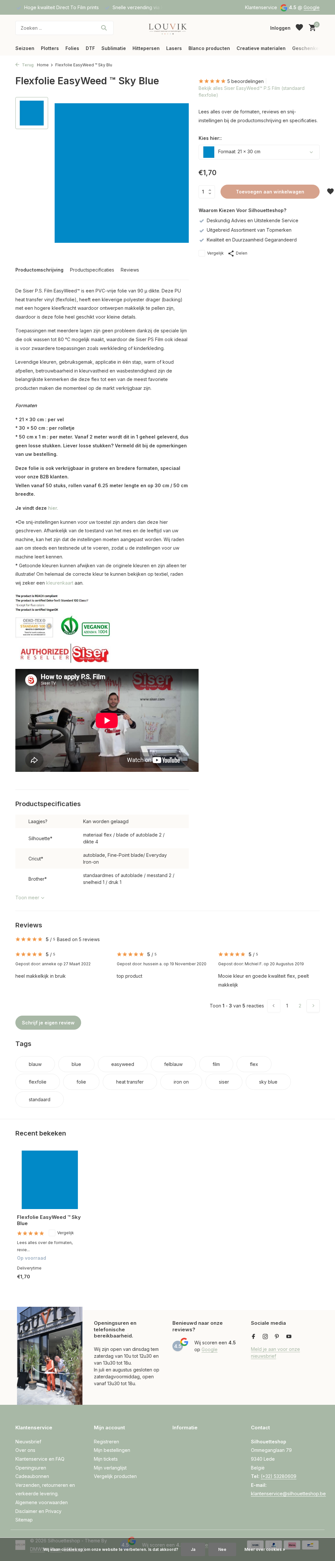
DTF (90, 48)
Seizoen (24, 48)
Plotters (50, 48)
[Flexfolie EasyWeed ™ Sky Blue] (49, 1180)
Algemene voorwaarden (41, 1502)
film (216, 1064)
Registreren (106, 1441)
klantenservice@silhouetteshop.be (288, 1493)
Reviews (130, 270)
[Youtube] (288, 1337)
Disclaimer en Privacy (38, 1511)
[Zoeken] (104, 28)
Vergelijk (215, 253)
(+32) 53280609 (278, 1476)
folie (81, 1082)
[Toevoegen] (71, 1283)
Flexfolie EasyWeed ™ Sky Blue (49, 1220)
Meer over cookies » (264, 1549)
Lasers (174, 48)
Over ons (25, 1450)
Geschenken (307, 48)
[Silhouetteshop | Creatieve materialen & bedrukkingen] (167, 28)
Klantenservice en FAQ (39, 1459)
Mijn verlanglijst (110, 1467)
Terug (27, 64)
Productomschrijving (39, 270)
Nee (222, 1549)
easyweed (122, 1064)
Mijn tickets (106, 1459)
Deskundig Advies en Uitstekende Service (252, 220)
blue (76, 1064)
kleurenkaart (59, 583)
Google (312, 7)
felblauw (173, 1064)
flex (254, 1064)
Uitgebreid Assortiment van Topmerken (249, 230)
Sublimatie (113, 48)
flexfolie (37, 1082)
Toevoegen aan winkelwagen (270, 191)
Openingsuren (30, 1467)
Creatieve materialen (261, 48)
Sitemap (24, 1519)
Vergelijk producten (115, 1476)
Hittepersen (146, 48)
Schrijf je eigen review (48, 1022)
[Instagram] (265, 1337)
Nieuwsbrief (28, 1441)
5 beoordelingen (245, 81)
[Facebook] (253, 1337)
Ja (193, 1549)
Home (43, 64)
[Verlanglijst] (299, 28)
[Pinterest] (277, 1337)
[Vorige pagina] (273, 1005)
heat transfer (130, 1082)
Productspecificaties (92, 270)
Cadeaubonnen (32, 1476)
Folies (72, 48)
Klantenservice (261, 7)
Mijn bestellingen (112, 1450)
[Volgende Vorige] (313, 1005)
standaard (39, 1099)
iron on (181, 1082)
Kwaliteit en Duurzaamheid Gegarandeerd (252, 239)
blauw (35, 1064)
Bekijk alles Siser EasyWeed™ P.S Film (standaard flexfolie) (252, 91)
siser (224, 1082)
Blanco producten (209, 48)
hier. (53, 508)
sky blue (268, 1082)
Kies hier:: (210, 138)
